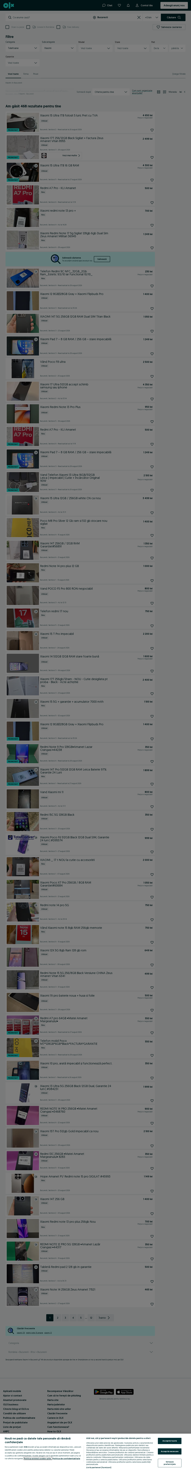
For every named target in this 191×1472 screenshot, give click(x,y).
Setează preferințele (170, 1463)
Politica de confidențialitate (66, 1458)
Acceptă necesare (169, 1451)
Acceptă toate (169, 1441)
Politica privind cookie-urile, (38, 1458)
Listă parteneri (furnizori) (98, 1467)
